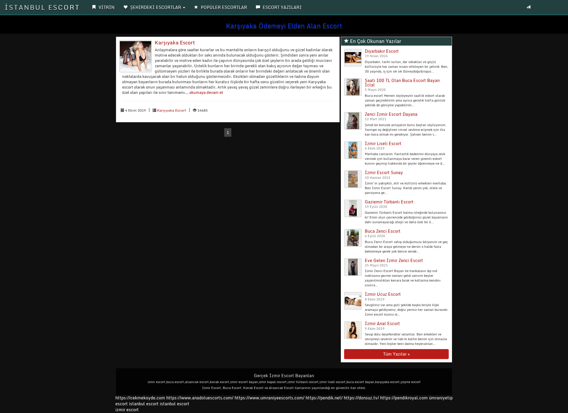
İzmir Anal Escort (382, 323)
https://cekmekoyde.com (140, 397)
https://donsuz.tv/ (362, 397)
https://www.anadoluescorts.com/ (199, 397)
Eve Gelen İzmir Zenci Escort (394, 260)
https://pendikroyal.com (404, 397)
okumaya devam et (206, 92)
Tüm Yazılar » (396, 354)
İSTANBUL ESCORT (42, 7)
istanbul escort (144, 403)
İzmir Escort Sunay (384, 172)
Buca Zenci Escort (383, 231)
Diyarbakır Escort (382, 51)
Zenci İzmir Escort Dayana (391, 114)
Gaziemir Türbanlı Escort (389, 201)
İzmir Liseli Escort (383, 143)
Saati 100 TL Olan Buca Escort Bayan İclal (402, 82)
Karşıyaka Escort (175, 42)
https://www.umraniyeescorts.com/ (269, 397)
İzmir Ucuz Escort (383, 294)
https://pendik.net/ (324, 397)
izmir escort (127, 409)
